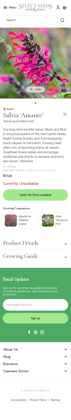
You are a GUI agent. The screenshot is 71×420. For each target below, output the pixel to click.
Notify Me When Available (35, 194)
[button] (29, 332)
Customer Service (16, 371)
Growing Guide (20, 255)
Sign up (35, 318)
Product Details (20, 243)
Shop (7, 356)
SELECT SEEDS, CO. (40, 390)
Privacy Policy (38, 399)
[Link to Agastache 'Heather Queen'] (20, 221)
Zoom (37, 89)
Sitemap (55, 399)
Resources (10, 364)
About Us (10, 349)
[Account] (58, 7)
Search (11, 20)
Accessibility (18, 399)
